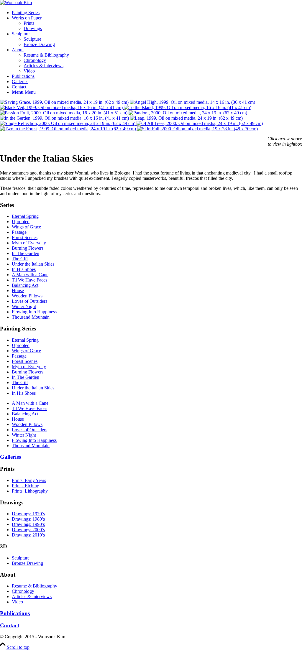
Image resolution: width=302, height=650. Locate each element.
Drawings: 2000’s (28, 529)
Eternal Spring (25, 216)
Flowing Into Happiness (34, 311)
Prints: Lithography (30, 490)
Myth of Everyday (29, 242)
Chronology (23, 591)
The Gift (20, 258)
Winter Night (24, 306)
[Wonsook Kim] (16, 2)
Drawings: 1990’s (28, 524)
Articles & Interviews (32, 596)
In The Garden (25, 253)
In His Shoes (24, 269)
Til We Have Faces (29, 279)
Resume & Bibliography (34, 585)
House (18, 290)
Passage (19, 232)
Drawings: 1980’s (28, 518)
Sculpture (20, 557)
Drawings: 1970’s (28, 513)
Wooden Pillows (27, 295)
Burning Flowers (27, 248)
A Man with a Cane (30, 274)
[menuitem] (157, 12)
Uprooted (20, 221)
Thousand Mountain (31, 317)
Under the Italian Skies (33, 263)
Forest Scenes (24, 237)
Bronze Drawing (27, 563)
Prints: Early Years (29, 480)
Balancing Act (25, 285)
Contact (9, 625)
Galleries (10, 457)
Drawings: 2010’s (28, 534)
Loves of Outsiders (29, 301)
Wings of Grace (26, 226)
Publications (15, 613)
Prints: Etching (25, 485)
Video (17, 601)
